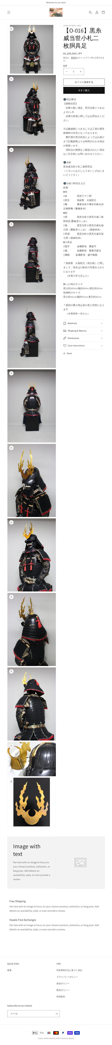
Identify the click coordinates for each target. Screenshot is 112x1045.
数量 (65, 66)
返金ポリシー (63, 983)
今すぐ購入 (84, 90)
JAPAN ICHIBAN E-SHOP (51, 1038)
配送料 (74, 58)
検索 (9, 970)
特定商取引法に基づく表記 (69, 970)
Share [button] (69, 353)
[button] (9, 12)
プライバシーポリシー (67, 977)
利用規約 (61, 996)
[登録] (56, 1013)
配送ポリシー (63, 990)
